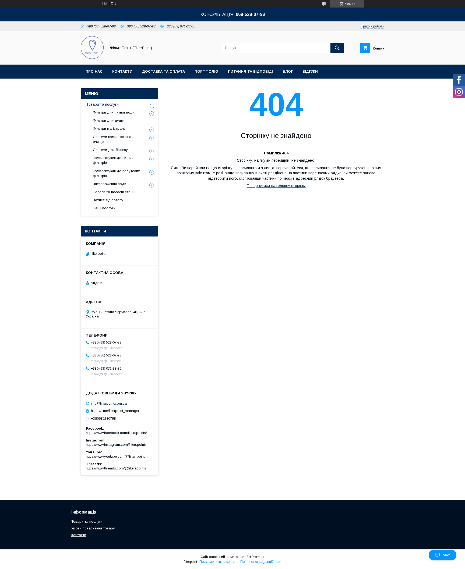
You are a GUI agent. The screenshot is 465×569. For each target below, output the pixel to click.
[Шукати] (337, 48)
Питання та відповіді (250, 71)
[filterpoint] (92, 57)
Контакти (122, 71)
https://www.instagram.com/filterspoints (116, 445)
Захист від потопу (108, 200)
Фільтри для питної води (114, 112)
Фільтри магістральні (110, 128)
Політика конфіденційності (260, 562)
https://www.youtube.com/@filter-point (115, 456)
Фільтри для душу (108, 120)
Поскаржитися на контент (218, 562)
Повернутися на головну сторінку (276, 185)
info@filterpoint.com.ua (109, 403)
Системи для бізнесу (110, 150)
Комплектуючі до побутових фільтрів (116, 173)
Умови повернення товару (93, 528)
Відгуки (310, 71)
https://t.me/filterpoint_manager (115, 411)
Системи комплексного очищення (112, 139)
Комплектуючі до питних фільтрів (113, 160)
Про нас (94, 71)
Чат (446, 555)
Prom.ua (258, 557)
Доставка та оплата (163, 71)
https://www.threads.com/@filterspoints (116, 468)
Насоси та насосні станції (114, 192)
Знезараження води (109, 184)
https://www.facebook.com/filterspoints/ (116, 433)
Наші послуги (104, 208)
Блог (288, 71)
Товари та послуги (102, 104)
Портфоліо (206, 71)
